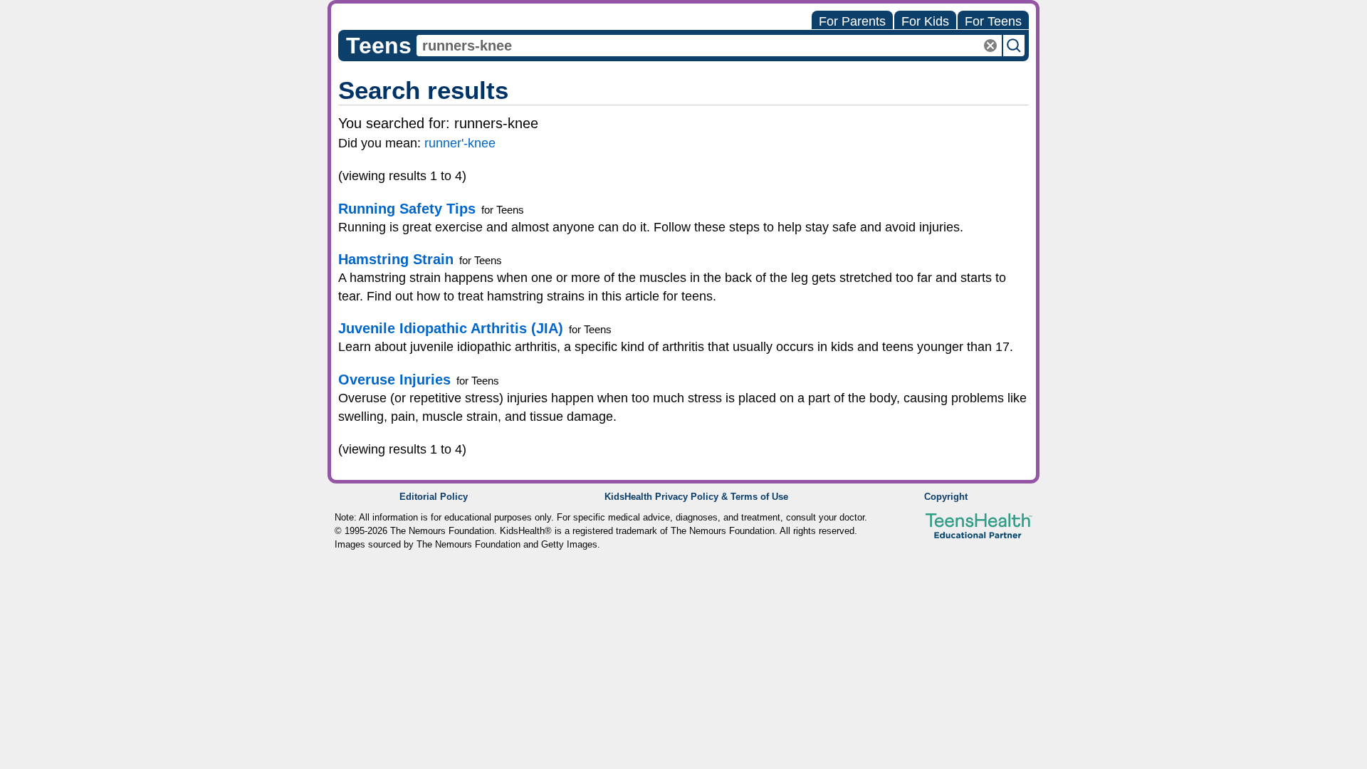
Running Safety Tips (407, 208)
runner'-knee (460, 143)
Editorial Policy (433, 497)
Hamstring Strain (396, 259)
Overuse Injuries (394, 379)
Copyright (946, 497)
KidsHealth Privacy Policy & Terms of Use (696, 497)
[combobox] (709, 45)
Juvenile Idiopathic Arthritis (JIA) (450, 328)
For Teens (993, 21)
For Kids (925, 21)
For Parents (852, 21)
